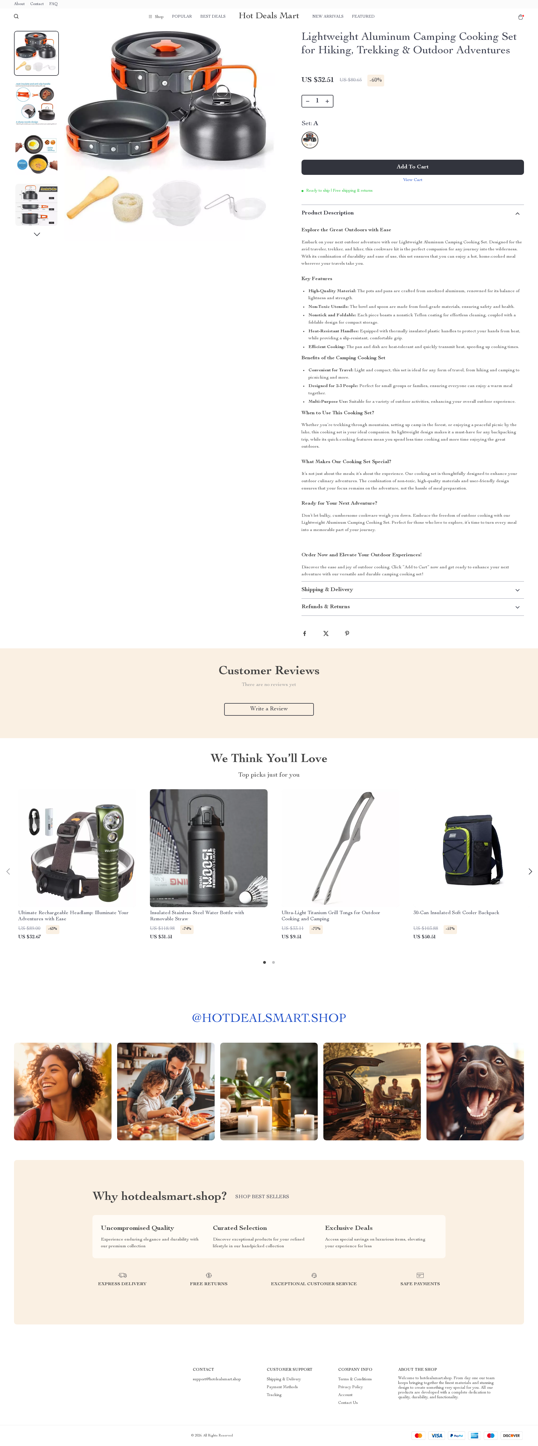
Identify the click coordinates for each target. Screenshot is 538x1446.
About (19, 4)
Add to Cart (413, 167)
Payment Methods (282, 1387)
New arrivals (328, 17)
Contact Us (348, 1403)
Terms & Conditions (355, 1379)
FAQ (53, 4)
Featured (363, 17)
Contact (37, 4)
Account (345, 1395)
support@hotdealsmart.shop (217, 1379)
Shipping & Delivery (284, 1379)
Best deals (213, 17)
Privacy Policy (350, 1387)
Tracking (274, 1395)
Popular (182, 17)
